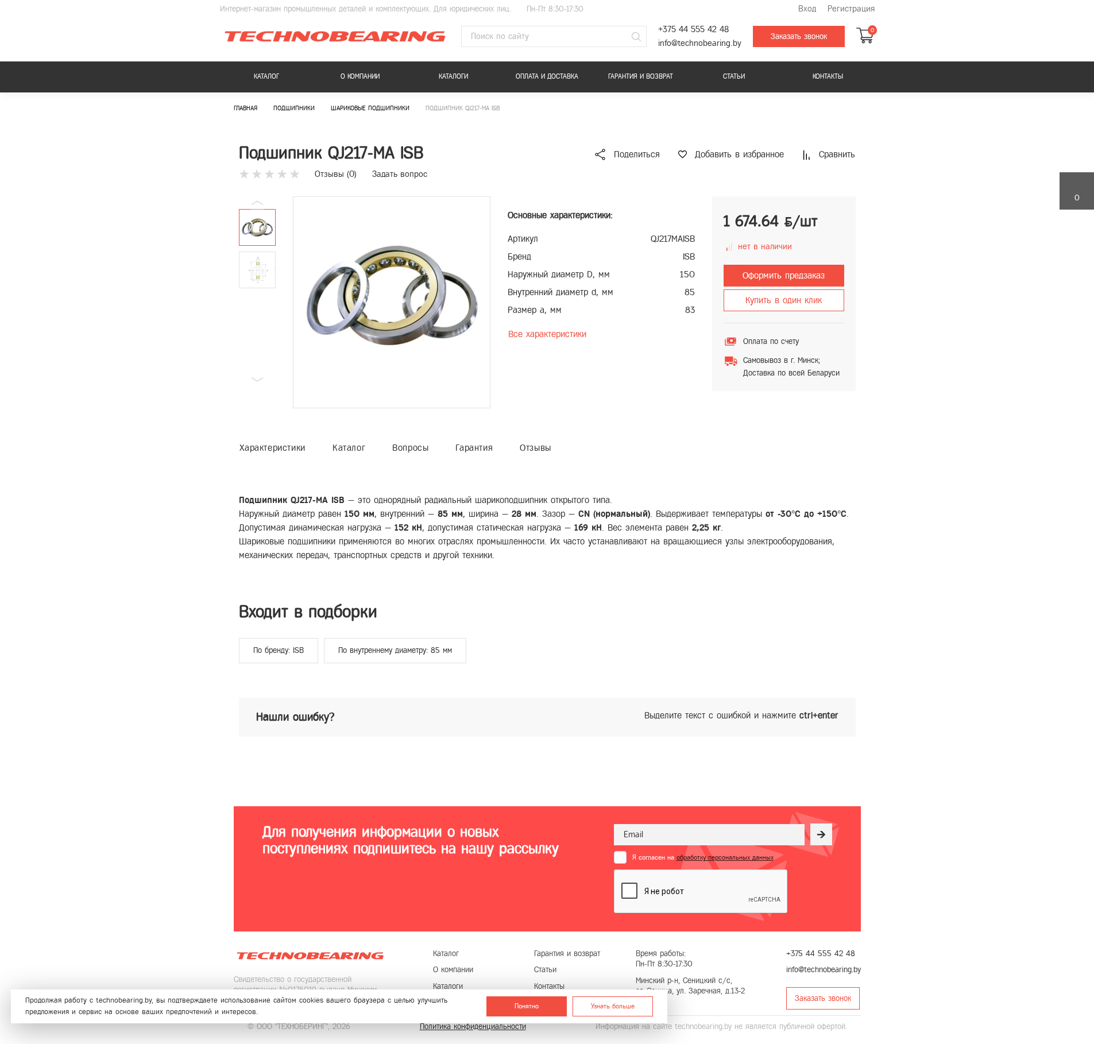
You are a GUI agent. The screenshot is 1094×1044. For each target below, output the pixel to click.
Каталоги (453, 76)
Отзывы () (336, 174)
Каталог (266, 76)
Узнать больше (613, 1006)
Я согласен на (703, 857)
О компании (360, 76)
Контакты (828, 76)
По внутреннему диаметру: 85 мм (395, 650)
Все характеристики (547, 334)
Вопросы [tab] (410, 448)
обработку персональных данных (725, 857)
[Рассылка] (821, 834)
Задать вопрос (399, 174)
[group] (391, 302)
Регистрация (851, 9)
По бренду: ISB (278, 650)
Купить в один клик (783, 300)
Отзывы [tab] (535, 448)
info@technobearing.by (699, 43)
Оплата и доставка (547, 76)
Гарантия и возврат (640, 76)
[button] (257, 379)
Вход (807, 9)
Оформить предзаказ (784, 275)
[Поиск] (636, 36)
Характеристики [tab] (272, 448)
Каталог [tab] (349, 448)
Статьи (734, 76)
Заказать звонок (799, 36)
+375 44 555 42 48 (693, 29)
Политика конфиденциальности (473, 1026)
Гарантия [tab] (474, 448)
